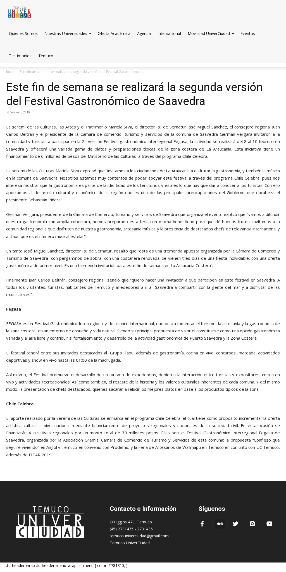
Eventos (247, 33)
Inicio (10, 71)
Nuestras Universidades (65, 33)
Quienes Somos (23, 33)
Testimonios (20, 55)
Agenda (144, 33)
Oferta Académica (114, 33)
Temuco (45, 55)
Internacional (169, 33)
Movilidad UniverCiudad (209, 33)
